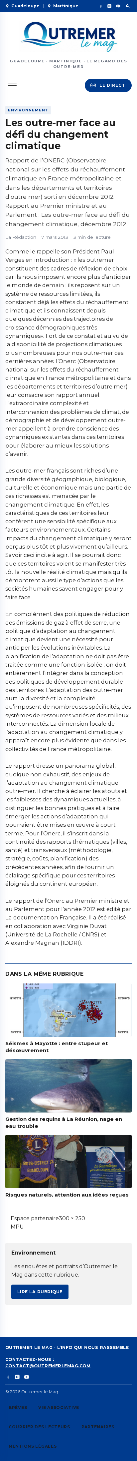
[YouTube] (118, 6)
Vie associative (58, 1407)
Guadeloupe (25, 5)
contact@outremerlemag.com (47, 1365)
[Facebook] (100, 6)
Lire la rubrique (40, 1291)
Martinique (65, 5)
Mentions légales (33, 1446)
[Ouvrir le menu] (12, 85)
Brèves (18, 1407)
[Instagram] (109, 6)
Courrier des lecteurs (39, 1427)
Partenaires (97, 1427)
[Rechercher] (128, 6)
